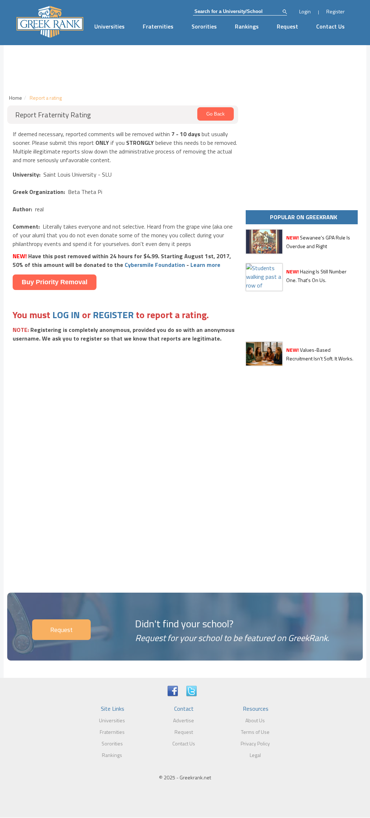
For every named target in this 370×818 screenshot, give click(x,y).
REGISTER (113, 315)
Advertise (183, 720)
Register (335, 11)
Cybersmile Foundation (155, 264)
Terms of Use (255, 732)
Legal (255, 755)
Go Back (215, 114)
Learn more (205, 264)
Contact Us (330, 26)
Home (15, 97)
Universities (109, 26)
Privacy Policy (255, 743)
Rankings (247, 26)
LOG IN (66, 315)
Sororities (204, 26)
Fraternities (158, 26)
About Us (255, 720)
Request (287, 26)
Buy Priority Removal (54, 282)
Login (305, 11)
